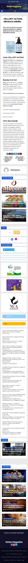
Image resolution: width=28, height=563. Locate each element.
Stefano (6, 191)
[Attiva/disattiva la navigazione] (15, 11)
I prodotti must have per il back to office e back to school (13, 189)
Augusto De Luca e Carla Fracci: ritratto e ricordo (13, 450)
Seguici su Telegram (10, 249)
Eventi (19, 560)
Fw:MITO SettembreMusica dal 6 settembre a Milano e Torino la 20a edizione (13, 507)
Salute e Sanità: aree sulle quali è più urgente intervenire (19, 158)
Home (7, 553)
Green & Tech (24, 556)
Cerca (4, 228)
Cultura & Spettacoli (8, 474)
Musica (14, 503)
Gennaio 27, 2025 (9, 453)
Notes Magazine (14, 6)
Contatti (22, 560)
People (20, 553)
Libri (16, 560)
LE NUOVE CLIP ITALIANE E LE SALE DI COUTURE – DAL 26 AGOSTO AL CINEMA (13, 521)
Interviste (12, 560)
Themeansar (24, 550)
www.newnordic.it (15, 109)
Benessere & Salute (16, 556)
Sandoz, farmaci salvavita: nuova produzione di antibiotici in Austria (8, 159)
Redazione (16, 170)
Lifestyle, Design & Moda (6, 556)
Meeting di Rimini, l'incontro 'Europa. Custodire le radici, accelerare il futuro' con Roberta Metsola (13, 359)
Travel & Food (6, 489)
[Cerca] (17, 232)
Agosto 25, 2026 (8, 480)
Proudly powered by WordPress (8, 550)
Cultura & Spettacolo (14, 553)
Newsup (19, 550)
